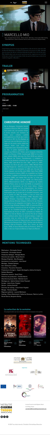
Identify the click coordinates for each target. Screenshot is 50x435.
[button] (46, 2)
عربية (14, 2)
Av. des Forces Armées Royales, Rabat (35, 404)
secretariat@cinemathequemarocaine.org (36, 409)
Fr (11, 2)
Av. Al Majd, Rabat (30, 406)
